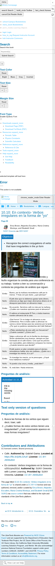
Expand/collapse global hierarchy (4, 206)
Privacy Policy (42, 551)
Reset (4, 73)
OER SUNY (23, 231)
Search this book (7, 47)
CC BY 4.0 (32, 485)
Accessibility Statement (27, 553)
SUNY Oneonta (9, 231)
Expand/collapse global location (52, 205)
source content (17, 493)
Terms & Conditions (9, 553)
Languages (47, 206)
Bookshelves (29, 206)
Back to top (5, 503)
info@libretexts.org (29, 556)
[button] (9, 160)
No (15, 526)
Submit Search (8, 56)
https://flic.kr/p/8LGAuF (16, 456)
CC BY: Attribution (33, 475)
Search (5, 563)
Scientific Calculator (13, 141)
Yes (6, 526)
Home (13, 206)
